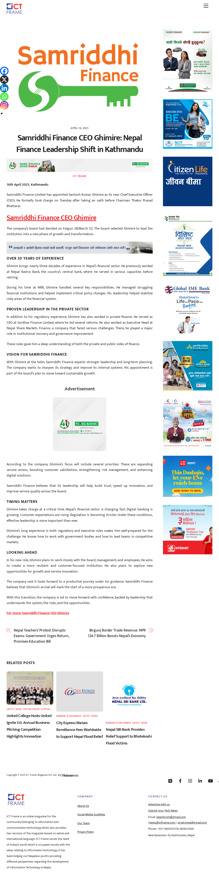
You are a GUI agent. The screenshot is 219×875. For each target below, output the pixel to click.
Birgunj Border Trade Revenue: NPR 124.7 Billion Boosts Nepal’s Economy (117, 633)
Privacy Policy (85, 831)
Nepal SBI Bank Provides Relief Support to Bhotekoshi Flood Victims (129, 736)
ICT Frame (80, 176)
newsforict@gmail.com (171, 817)
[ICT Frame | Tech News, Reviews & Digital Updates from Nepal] (14, 12)
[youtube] (210, 780)
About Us (83, 806)
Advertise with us (159, 804)
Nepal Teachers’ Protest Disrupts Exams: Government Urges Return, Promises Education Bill (41, 636)
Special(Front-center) (36, 709)
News (18, 709)
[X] (4, 79)
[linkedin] (200, 780)
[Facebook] (4, 71)
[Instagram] (4, 105)
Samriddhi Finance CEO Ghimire (51, 218)
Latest (10, 709)
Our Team (83, 823)
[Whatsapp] (4, 96)
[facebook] (180, 780)
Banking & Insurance (68, 716)
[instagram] (190, 780)
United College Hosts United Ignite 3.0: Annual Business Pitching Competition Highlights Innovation (29, 726)
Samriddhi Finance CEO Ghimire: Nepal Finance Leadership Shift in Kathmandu (79, 143)
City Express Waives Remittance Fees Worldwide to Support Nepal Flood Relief (79, 729)
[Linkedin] (4, 88)
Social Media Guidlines (91, 814)
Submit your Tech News (163, 810)
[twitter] (170, 780)
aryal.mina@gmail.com (192, 822)
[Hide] (1, 113)
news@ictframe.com (162, 822)
